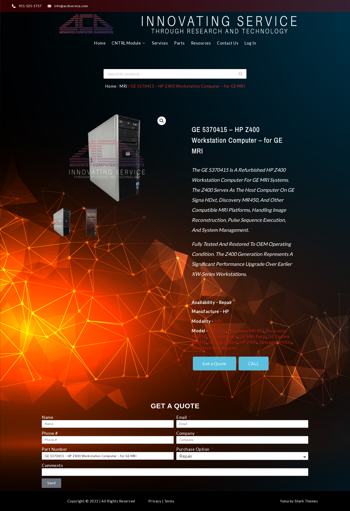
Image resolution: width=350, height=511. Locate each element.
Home (99, 43)
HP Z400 (248, 342)
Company (185, 433)
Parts (179, 43)
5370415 (217, 330)
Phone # (50, 433)
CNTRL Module (126, 43)
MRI (123, 86)
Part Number (55, 449)
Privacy (154, 501)
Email (182, 417)
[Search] (240, 74)
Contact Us (227, 43)
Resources (201, 43)
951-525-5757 (30, 6)
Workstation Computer (214, 347)
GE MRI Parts (252, 336)
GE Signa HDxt (223, 342)
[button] (161, 120)
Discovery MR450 (246, 330)
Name (48, 417)
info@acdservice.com (71, 6)
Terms (169, 501)
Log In (250, 43)
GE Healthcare (223, 336)
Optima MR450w (275, 342)
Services (160, 43)
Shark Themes (306, 501)
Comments (52, 465)
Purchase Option (193, 449)
